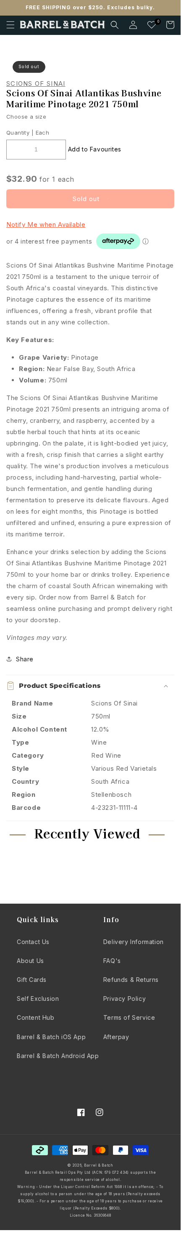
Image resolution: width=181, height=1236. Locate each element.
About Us (30, 960)
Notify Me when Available (45, 224)
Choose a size (26, 116)
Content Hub (36, 1017)
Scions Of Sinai (36, 84)
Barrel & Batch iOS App (51, 1036)
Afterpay (116, 1036)
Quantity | (20, 132)
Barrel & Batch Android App (58, 1055)
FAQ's (112, 960)
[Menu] (10, 25)
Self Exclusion (38, 998)
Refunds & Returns (131, 979)
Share (25, 659)
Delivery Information (133, 941)
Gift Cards (32, 979)
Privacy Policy (124, 998)
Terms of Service (129, 1017)
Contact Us (33, 941)
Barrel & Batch (98, 1165)
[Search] (114, 25)
